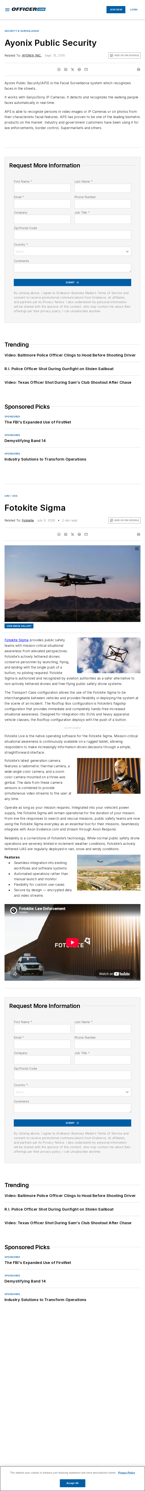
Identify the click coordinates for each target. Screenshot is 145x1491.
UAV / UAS (11, 495)
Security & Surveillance (22, 31)
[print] (138, 69)
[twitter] (72, 69)
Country (21, 244)
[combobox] (72, 251)
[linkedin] (66, 69)
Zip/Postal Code (25, 228)
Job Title (82, 212)
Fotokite (28, 520)
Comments (21, 261)
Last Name (83, 181)
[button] (7, 9)
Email (19, 197)
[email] (86, 69)
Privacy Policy (126, 1472)
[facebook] (59, 69)
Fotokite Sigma (17, 640)
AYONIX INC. (32, 55)
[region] (72, 1478)
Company (21, 212)
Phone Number (85, 197)
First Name (23, 181)
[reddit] (79, 69)
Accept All (72, 1483)
